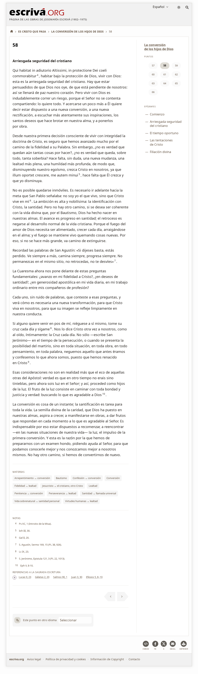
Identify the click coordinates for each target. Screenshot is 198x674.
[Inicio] (13, 31)
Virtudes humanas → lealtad (81, 501)
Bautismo (61, 478)
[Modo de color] (179, 7)
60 (153, 74)
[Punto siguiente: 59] (123, 596)
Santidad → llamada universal (99, 493)
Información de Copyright (107, 659)
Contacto (134, 659)
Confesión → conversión (87, 478)
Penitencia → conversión (29, 493)
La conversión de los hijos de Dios (158, 47)
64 (164, 83)
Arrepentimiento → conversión (32, 478)
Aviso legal (34, 659)
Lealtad (93, 485)
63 (153, 83)
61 (164, 74)
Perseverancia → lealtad (62, 493)
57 (153, 65)
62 (176, 74)
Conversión (113, 478)
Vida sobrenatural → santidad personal (37, 501)
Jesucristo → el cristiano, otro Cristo (62, 485)
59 (176, 65)
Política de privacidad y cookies (66, 659)
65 (176, 83)
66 (153, 92)
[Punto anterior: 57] (109, 596)
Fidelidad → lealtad (25, 485)
